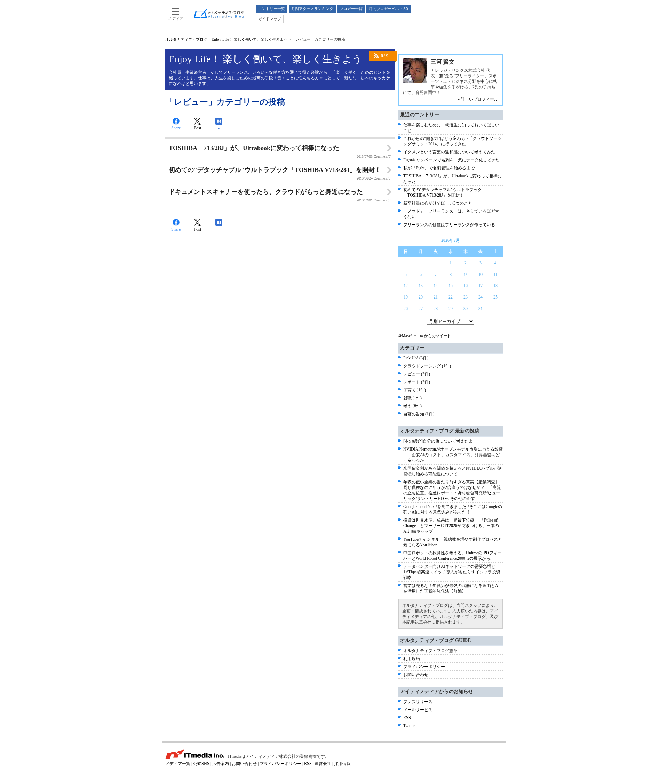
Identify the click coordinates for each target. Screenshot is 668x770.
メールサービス (417, 709)
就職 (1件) (412, 398)
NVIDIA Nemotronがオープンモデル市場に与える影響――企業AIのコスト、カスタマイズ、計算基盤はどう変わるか (453, 455)
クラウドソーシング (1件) (427, 366)
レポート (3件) (416, 382)
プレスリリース (417, 701)
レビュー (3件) (416, 374)
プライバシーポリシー (424, 666)
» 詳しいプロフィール (478, 99)
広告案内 (220, 763)
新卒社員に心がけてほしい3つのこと (437, 203)
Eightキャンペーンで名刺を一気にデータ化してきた (451, 160)
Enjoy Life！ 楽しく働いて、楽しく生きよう (249, 39)
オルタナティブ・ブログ (186, 39)
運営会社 (323, 763)
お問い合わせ (415, 674)
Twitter (409, 725)
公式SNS (201, 763)
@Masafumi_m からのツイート (424, 336)
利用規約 (411, 658)
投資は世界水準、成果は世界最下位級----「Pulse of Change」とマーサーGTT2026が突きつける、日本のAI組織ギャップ (451, 526)
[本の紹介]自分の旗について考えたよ (438, 441)
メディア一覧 (177, 763)
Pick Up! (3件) (415, 358)
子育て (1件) (414, 390)
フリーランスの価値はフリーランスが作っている (449, 224)
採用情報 (342, 763)
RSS (384, 56)
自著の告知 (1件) (418, 414)
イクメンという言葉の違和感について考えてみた (449, 152)
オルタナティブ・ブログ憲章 (430, 650)
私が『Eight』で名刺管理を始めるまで (439, 168)
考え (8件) (412, 406)
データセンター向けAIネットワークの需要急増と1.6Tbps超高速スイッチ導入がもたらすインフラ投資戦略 (451, 572)
